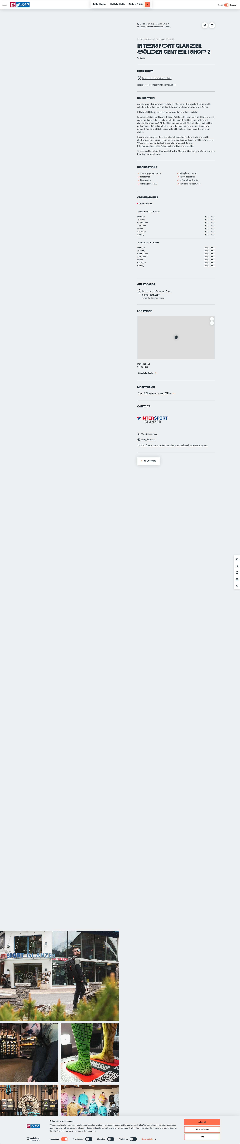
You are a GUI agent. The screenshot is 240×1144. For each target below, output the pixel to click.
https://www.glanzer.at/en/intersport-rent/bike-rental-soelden (165, 146)
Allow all (202, 1122)
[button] (176, 337)
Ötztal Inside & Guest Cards (42, 3)
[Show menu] (4, 11)
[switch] (88, 1139)
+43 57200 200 (19, 3)
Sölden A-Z (162, 24)
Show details (147, 1139)
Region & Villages (149, 24)
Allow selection (202, 1129)
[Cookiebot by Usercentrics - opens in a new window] (33, 1139)
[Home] (138, 24)
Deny (202, 1137)
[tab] (104, 3)
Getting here (64, 3)
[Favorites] (232, 3)
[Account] (236, 3)
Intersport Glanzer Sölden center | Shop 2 (153, 27)
